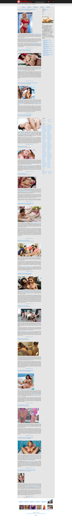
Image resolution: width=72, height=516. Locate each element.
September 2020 (44, 165)
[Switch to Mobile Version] (36, 515)
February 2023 (44, 143)
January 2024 (44, 136)
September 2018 (49, 139)
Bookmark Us (46, 9)
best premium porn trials (37, 43)
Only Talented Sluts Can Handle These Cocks (27, 82)
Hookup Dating (44, 172)
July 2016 (48, 159)
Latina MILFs (44, 173)
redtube (28, 425)
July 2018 (48, 140)
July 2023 (43, 139)
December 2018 (49, 136)
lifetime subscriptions (37, 34)
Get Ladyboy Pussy (44, 171)
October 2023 (44, 137)
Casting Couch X (35, 6)
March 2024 (43, 134)
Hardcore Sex (46, 30)
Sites (22, 4)
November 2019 (49, 127)
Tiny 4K (24, 6)
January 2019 (49, 135)
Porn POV (49, 172)
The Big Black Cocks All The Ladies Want (27, 470)
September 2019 (49, 128)
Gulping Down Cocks (22, 146)
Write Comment (31, 144)
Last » (34, 497)
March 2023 (43, 142)
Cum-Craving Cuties (22, 173)
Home (43, 9)
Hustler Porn (45, 31)
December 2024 (44, 129)
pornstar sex (45, 35)
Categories (26, 4)
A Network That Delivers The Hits (25, 273)
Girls (30, 4)
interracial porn (48, 31)
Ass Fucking (50, 25)
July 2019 (48, 130)
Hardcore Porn (29, 174)
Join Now (51, 4)
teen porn (52, 36)
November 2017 (49, 146)
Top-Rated (33, 4)
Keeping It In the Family (23, 305)
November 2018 (49, 137)
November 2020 (44, 163)
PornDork (49, 14)
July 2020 (43, 167)
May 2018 (48, 142)
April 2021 (43, 160)
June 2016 (48, 160)
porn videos (50, 35)
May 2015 (48, 164)
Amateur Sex (43, 25)
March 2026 (43, 125)
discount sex (45, 28)
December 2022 (44, 145)
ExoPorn (43, 14)
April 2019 (48, 132)
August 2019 (49, 129)
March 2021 (43, 161)
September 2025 (44, 126)
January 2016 (49, 163)
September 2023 (44, 138)
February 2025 (44, 128)
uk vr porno (49, 173)
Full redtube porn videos (23, 405)
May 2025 (43, 127)
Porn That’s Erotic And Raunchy (25, 114)
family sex (52, 28)
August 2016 (49, 158)
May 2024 (43, 132)
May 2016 (48, 161)
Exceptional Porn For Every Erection (25, 203)
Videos (28, 339)
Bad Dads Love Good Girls (23, 240)
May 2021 (43, 159)
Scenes (19, 4)
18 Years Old (42, 6)
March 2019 (48, 133)
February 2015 (49, 167)
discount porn (49, 26)
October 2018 (49, 138)
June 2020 (43, 168)
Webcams (49, 121)
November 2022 (44, 146)
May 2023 (43, 141)
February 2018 (49, 144)
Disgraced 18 (48, 6)
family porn (49, 28)
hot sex (51, 30)
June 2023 (43, 140)
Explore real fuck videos (23, 338)
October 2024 (44, 130)
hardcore (43, 29)
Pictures (43, 121)
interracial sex (51, 31)
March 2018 (48, 143)
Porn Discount (29, 147)
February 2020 (49, 125)
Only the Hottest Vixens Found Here (25, 370)
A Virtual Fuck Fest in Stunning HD (25, 437)
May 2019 (48, 131)
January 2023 (44, 144)
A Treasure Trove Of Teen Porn (24, 49)
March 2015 (48, 166)
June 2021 (43, 158)
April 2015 (48, 165)
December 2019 (49, 126)
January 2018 (49, 145)
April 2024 (43, 133)
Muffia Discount (50, 171)
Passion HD (29, 6)
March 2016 (48, 162)
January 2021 (44, 162)
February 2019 (49, 134)
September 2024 (44, 131)
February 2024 (44, 135)
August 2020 (44, 166)
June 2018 (48, 141)
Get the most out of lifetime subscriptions (27, 9)
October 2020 (44, 164)
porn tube (48, 35)
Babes (43, 119)
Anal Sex (46, 25)
